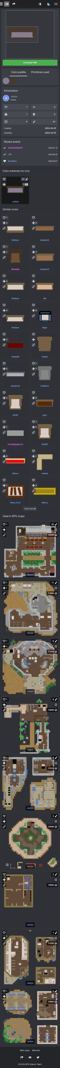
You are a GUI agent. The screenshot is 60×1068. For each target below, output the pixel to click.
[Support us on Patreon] (22, 1057)
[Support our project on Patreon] (14, 4)
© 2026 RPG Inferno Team (30, 1064)
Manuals (36, 1050)
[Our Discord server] (30, 1057)
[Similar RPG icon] (15, 228)
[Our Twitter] (38, 1057)
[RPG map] (30, 550)
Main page (25, 1050)
